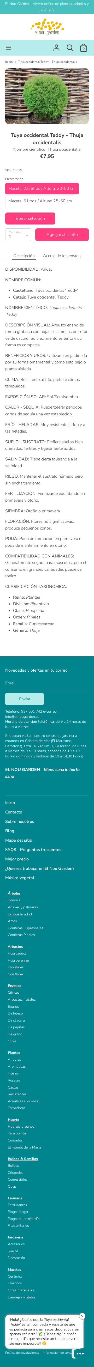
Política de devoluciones (22, 1353)
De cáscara (16, 1020)
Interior (13, 1073)
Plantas (14, 1052)
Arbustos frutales (22, 999)
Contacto (13, 812)
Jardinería (15, 1237)
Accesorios (16, 1244)
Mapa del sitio (18, 840)
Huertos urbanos (21, 1126)
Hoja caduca (17, 953)
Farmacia (15, 1198)
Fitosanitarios (18, 1225)
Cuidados (15, 1140)
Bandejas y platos (22, 1297)
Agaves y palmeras (23, 907)
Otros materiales (21, 1290)
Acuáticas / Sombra (23, 1101)
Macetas (14, 1269)
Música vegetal (19, 878)
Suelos (13, 1251)
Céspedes (16, 1172)
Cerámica (15, 1276)
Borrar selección (30, 218)
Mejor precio (17, 859)
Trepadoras (17, 1107)
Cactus (13, 1087)
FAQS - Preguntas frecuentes (33, 850)
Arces (12, 921)
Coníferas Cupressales (25, 928)
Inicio (10, 803)
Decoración (16, 1257)
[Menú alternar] (8, 48)
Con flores (16, 974)
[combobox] (18, 234)
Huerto (13, 1119)
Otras (12, 1186)
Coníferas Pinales (21, 934)
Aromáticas (17, 1066)
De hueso (15, 1013)
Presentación (14, 179)
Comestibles (18, 1179)
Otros (12, 1041)
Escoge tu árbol (20, 914)
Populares (16, 967)
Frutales (14, 985)
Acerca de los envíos (62, 256)
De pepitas (16, 1027)
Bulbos (13, 1165)
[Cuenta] (56, 45)
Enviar (24, 699)
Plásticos (15, 1283)
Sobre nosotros (19, 821)
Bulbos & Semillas (23, 1158)
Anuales (14, 1059)
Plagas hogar (18, 1211)
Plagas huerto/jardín (24, 1218)
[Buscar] (70, 45)
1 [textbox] (10, 237)
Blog (9, 831)
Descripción (24, 256)
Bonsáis (14, 900)
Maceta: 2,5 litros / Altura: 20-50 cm (42, 188)
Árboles (14, 893)
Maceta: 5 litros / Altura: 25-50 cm (40, 201)
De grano (15, 1034)
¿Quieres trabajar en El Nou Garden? (39, 868)
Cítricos (14, 992)
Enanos (14, 1006)
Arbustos (15, 946)
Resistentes (17, 1094)
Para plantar (17, 1133)
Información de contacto (60, 1353)
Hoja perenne (18, 960)
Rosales (14, 1080)
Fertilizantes (17, 1204)
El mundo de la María (24, 1147)
